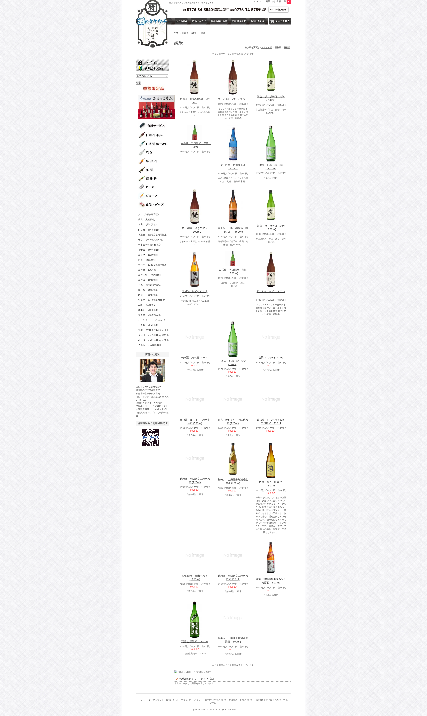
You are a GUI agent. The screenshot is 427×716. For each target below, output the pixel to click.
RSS (285, 699)
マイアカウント (156, 699)
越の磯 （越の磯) (147, 269)
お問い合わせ (172, 699)
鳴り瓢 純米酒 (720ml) (194, 357)
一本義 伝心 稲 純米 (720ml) (233, 362)
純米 (203, 33)
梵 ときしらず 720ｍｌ (233, 99)
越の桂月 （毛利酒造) (149, 274)
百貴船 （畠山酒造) (148, 325)
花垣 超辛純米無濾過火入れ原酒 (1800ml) (271, 580)
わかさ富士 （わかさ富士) (151, 320)
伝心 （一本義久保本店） (151, 239)
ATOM (213, 703)
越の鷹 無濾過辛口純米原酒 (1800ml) (233, 577)
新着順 (287, 47)
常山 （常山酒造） (148, 224)
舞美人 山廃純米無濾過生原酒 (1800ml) (233, 639)
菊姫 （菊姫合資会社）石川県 (153, 330)
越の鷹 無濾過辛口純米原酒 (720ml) (195, 480)
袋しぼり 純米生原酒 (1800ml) (194, 577)
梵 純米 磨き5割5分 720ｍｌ (194, 100)
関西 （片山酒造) (147, 259)
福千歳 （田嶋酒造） (149, 249)
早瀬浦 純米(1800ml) (194, 291)
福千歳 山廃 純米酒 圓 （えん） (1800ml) (234, 229)
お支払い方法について (216, 699)
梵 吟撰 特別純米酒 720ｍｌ (234, 166)
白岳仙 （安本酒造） (149, 229)
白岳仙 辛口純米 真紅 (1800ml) (234, 271)
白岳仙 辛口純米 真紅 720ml (196, 145)
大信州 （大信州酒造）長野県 (153, 335)
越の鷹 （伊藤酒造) (148, 279)
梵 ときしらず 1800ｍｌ (271, 293)
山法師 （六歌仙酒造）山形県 (153, 340)
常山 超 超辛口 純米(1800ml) (271, 227)
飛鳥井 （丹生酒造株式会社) (152, 299)
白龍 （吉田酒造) (148, 294)
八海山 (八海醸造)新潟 (149, 345)
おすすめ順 (266, 47)
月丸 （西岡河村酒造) (149, 284)
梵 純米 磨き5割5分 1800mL (195, 229)
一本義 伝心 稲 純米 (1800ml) (271, 166)
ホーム (143, 699)
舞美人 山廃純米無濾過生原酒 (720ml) (233, 481)
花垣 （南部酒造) (147, 304)
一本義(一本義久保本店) (149, 244)
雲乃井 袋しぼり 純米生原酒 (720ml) (195, 421)
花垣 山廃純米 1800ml (194, 641)
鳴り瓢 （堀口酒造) (148, 289)
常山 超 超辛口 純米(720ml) (271, 98)
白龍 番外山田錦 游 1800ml (272, 483)
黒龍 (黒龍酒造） (147, 219)
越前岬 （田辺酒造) (148, 254)
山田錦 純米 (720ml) (271, 357)
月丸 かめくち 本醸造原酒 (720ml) (233, 421)
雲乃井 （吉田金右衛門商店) (152, 264)
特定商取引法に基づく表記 (268, 699)
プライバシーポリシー (192, 699)
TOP (176, 33)
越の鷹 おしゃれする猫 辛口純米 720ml (272, 421)
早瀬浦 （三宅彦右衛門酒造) (152, 234)
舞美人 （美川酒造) (148, 310)
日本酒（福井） (189, 33)
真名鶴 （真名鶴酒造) (149, 315)
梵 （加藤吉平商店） (149, 214)
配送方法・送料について (241, 699)
